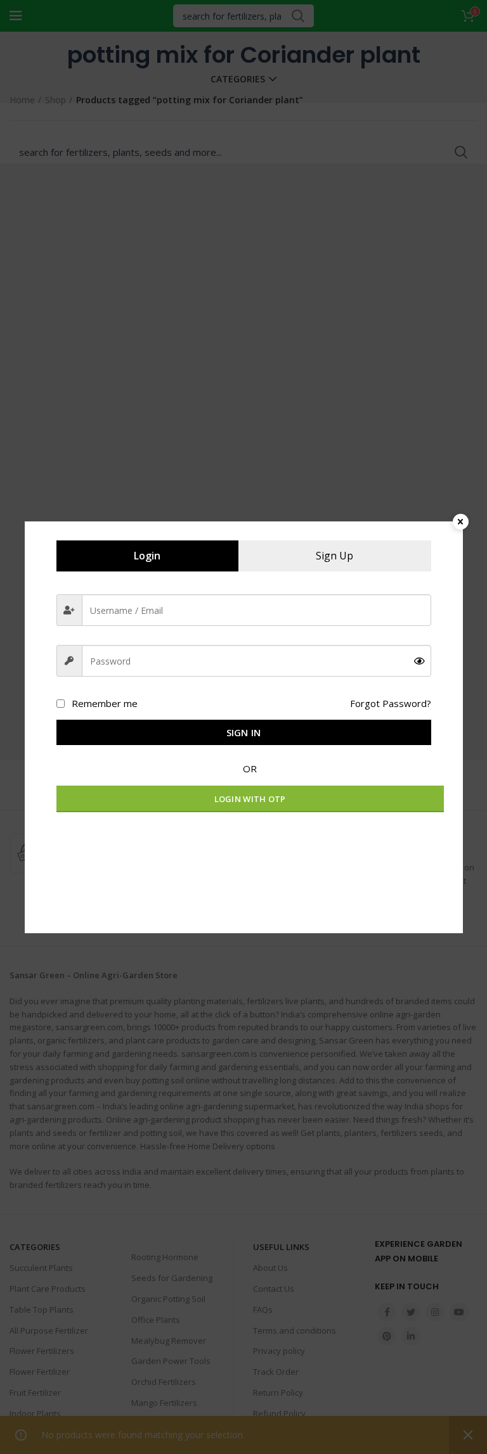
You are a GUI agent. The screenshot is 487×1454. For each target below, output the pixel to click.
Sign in (243, 732)
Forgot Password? (390, 703)
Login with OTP (250, 799)
